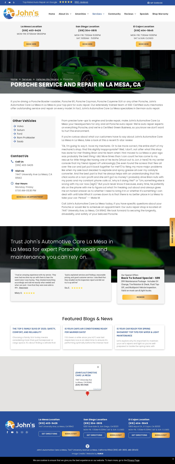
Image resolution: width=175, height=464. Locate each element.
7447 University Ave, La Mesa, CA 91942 (56, 426)
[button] (87, 393)
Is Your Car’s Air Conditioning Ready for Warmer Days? (86, 330)
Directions (97, 389)
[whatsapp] (27, 432)
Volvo (20, 126)
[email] (22, 432)
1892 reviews (81, 2)
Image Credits (78, 453)
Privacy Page (133, 460)
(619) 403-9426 (24, 165)
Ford (19, 133)
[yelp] (14, 3)
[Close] (98, 367)
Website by (92, 453)
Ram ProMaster (26, 137)
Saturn (21, 130)
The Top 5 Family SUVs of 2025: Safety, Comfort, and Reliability (34, 330)
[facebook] (5, 3)
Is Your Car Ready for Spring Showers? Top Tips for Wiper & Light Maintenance (138, 332)
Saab (20, 141)
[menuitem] (51, 14)
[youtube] (9, 3)
